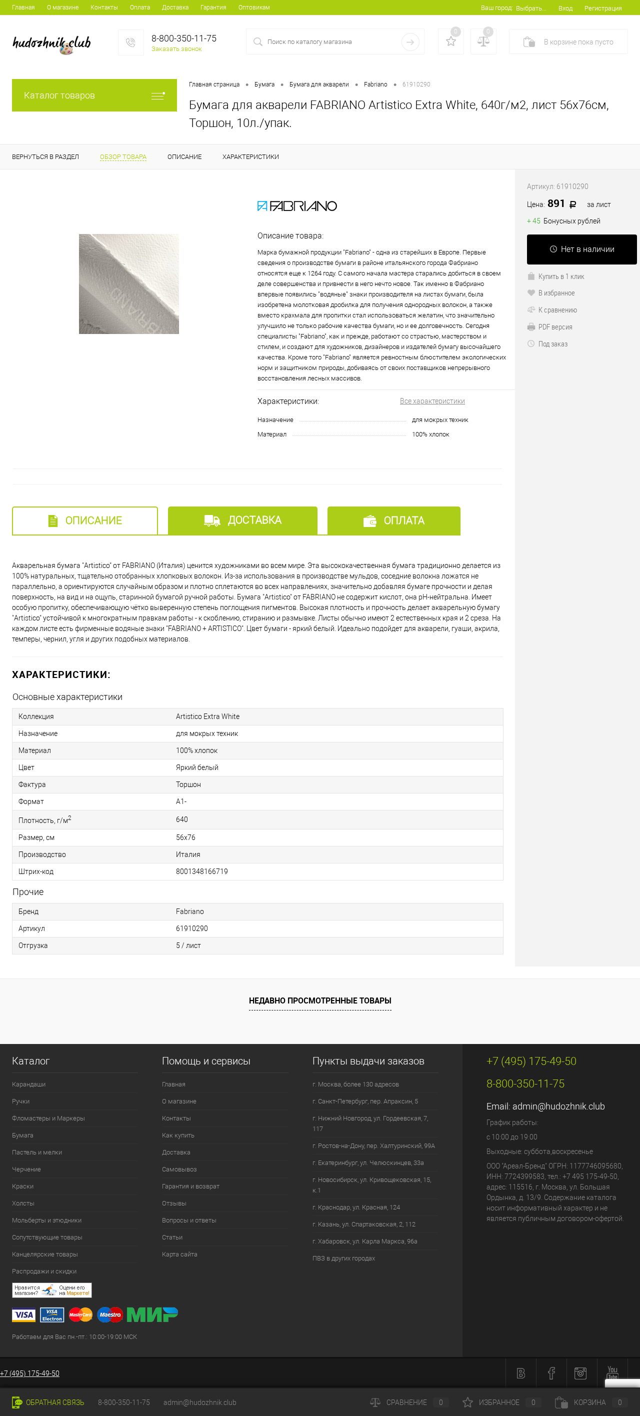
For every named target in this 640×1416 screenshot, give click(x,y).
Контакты (104, 7)
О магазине (62, 7)
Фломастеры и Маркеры (48, 1118)
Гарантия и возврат (191, 1186)
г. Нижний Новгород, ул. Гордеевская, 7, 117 (370, 1123)
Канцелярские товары (45, 1254)
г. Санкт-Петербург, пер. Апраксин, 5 (365, 1101)
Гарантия (213, 7)
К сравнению (557, 309)
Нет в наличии (587, 249)
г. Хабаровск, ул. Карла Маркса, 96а (365, 1241)
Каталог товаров (59, 95)
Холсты (23, 1203)
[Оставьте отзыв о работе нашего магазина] (237, 1292)
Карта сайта (180, 1254)
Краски (23, 1186)
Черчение (26, 1169)
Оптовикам (254, 7)
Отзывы (174, 1203)
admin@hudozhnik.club (558, 1106)
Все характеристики (432, 401)
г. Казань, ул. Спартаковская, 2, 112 (364, 1224)
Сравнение (414, 1402)
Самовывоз (179, 1169)
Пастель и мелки (37, 1152)
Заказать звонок (177, 48)
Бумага (23, 1135)
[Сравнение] (483, 41)
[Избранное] (451, 41)
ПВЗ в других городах (343, 1258)
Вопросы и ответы (189, 1220)
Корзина (598, 1402)
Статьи (172, 1237)
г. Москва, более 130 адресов (355, 1084)
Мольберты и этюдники (47, 1220)
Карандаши (29, 1084)
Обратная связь (54, 1402)
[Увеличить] (129, 284)
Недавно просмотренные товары (320, 1000)
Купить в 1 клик (561, 276)
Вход (565, 8)
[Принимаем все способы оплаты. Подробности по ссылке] (237, 1316)
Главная (23, 7)
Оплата (140, 7)
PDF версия (555, 327)
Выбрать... (531, 8)
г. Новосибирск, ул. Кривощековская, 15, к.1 (371, 1185)
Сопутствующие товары (47, 1237)
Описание (92, 520)
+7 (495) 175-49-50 (30, 1374)
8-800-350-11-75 (124, 1402)
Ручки (21, 1101)
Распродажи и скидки (44, 1271)
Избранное (507, 1402)
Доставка (175, 7)
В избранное (556, 293)
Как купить (178, 1135)
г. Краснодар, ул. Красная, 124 (356, 1207)
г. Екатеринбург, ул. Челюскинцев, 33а (368, 1162)
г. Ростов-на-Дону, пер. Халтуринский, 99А (373, 1146)
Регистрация (603, 8)
